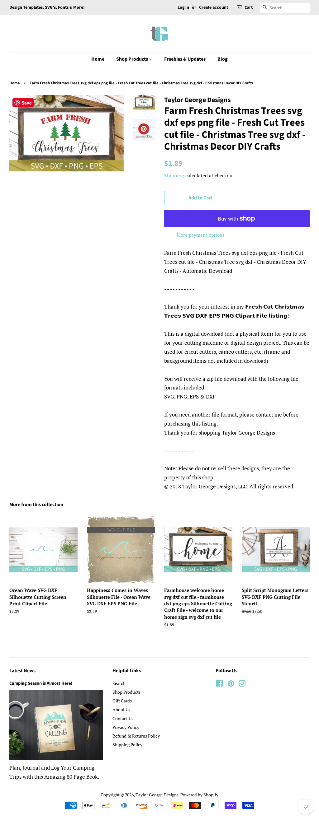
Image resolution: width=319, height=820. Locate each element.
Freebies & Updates (185, 59)
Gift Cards (122, 701)
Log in (183, 7)
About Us (121, 709)
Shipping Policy (127, 745)
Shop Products (132, 59)
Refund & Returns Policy (136, 736)
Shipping (174, 175)
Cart (249, 7)
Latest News (22, 670)
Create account (213, 7)
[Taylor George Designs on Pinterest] (230, 684)
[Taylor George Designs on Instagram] (242, 684)
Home (97, 59)
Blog (222, 59)
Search (119, 683)
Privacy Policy (125, 727)
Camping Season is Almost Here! (40, 683)
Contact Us (122, 718)
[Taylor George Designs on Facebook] (219, 684)
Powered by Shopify (199, 795)
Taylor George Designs (157, 795)
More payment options (201, 235)
